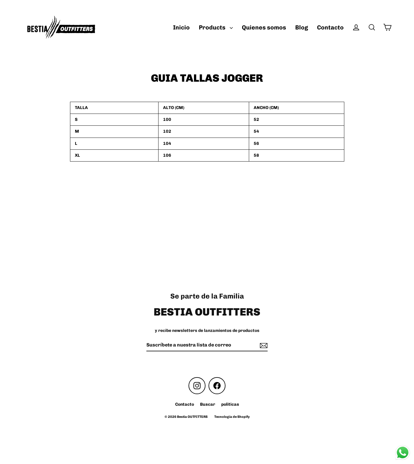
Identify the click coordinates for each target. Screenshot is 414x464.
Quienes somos (264, 27)
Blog (301, 27)
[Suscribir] (263, 345)
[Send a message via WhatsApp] (402, 452)
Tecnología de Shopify (232, 417)
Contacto (330, 27)
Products (213, 27)
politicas (230, 404)
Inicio (181, 27)
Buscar (207, 404)
